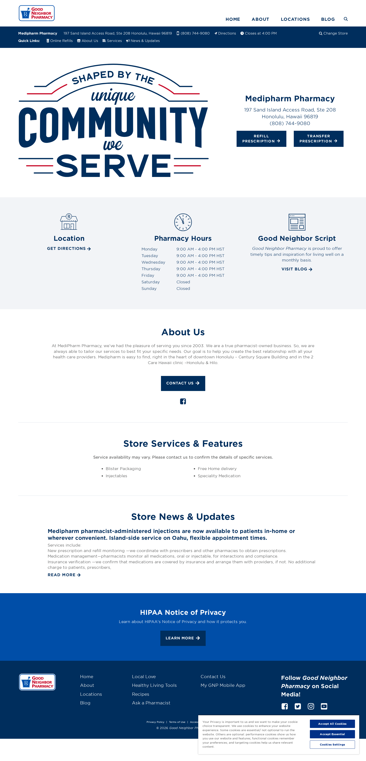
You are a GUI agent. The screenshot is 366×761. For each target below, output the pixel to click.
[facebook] (183, 402)
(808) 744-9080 (195, 33)
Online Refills (61, 40)
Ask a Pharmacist (151, 702)
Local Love (144, 676)
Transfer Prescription (315, 138)
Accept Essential (332, 734)
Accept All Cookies (332, 723)
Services (114, 40)
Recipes (140, 694)
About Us (90, 40)
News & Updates (145, 40)
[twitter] (297, 705)
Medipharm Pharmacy (37, 33)
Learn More (180, 638)
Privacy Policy (155, 721)
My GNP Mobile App (223, 685)
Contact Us (180, 383)
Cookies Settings (332, 744)
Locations (295, 19)
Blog (328, 19)
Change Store (335, 33)
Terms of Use (177, 721)
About (260, 19)
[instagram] (311, 705)
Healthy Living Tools (154, 685)
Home (233, 19)
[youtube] (324, 705)
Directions (227, 33)
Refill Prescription (258, 138)
